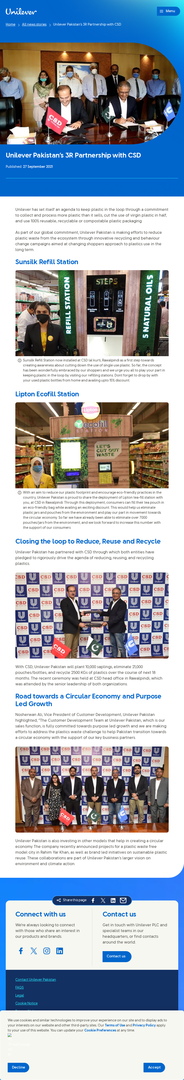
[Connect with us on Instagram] (46, 950)
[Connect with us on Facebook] (20, 950)
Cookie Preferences (100, 1030)
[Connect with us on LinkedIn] (59, 950)
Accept (154, 1067)
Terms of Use (115, 1025)
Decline (18, 1067)
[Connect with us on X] (33, 950)
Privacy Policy (144, 1025)
